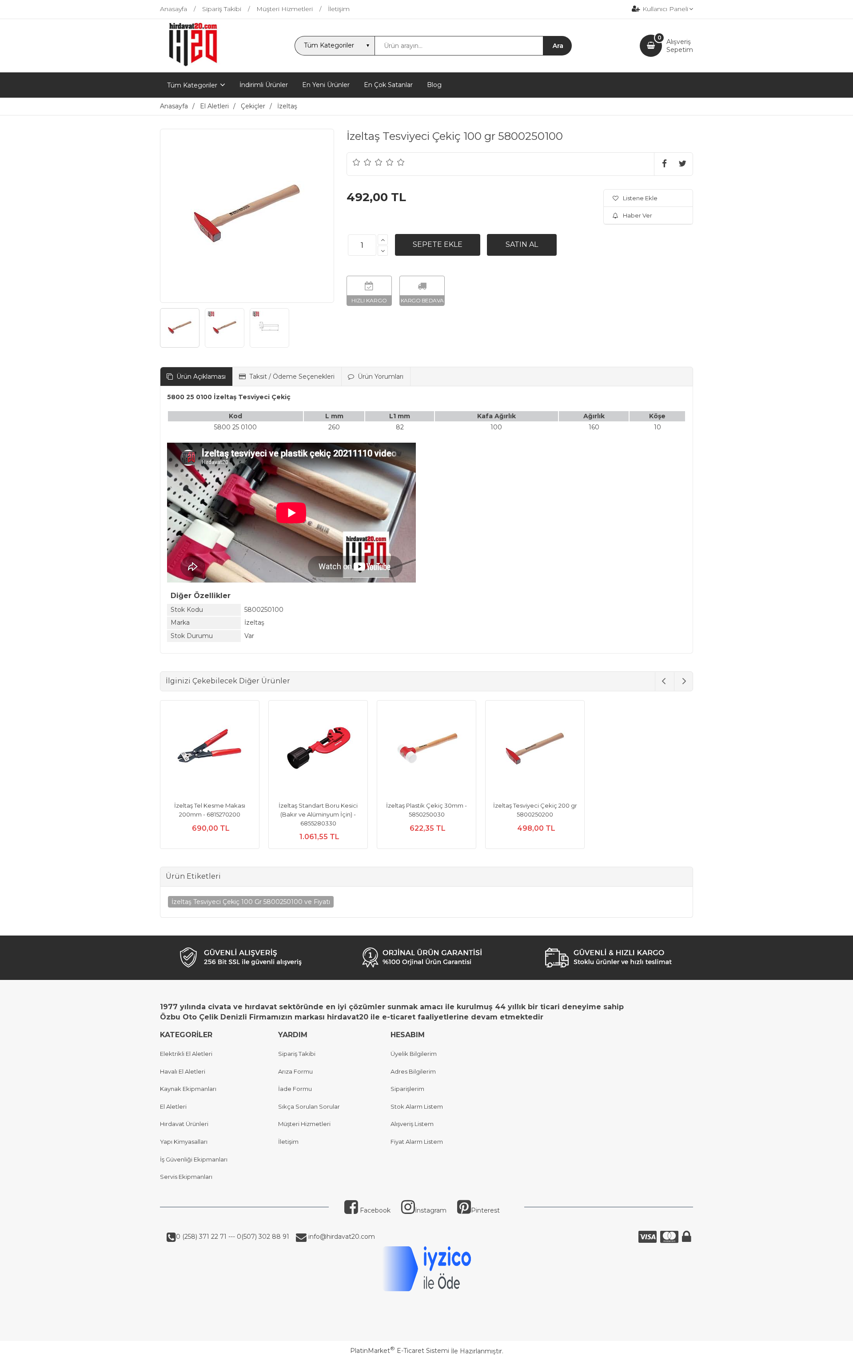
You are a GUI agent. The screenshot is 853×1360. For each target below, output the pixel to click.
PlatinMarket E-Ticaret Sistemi (399, 1351)
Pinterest (485, 1210)
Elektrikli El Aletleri (186, 1053)
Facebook (374, 1210)
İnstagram (430, 1210)
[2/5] (362, 162)
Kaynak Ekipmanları (188, 1088)
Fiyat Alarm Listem (417, 1141)
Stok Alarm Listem (417, 1106)
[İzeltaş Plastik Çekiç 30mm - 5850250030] (426, 751)
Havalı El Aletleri (182, 1071)
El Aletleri (173, 1106)
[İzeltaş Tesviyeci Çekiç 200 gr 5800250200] (535, 751)
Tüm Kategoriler (192, 85)
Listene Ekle (640, 198)
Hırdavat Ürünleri (184, 1123)
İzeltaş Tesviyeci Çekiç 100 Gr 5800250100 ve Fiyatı (250, 902)
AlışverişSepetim (679, 46)
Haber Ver (637, 215)
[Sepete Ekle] (437, 244)
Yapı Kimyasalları (183, 1141)
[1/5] (356, 162)
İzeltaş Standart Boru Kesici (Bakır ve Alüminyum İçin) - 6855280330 (318, 814)
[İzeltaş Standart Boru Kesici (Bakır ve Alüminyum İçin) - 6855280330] (318, 751)
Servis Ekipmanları (186, 1176)
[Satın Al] (522, 244)
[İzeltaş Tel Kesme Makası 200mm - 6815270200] (209, 751)
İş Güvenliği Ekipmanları (193, 1159)
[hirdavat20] (193, 64)
